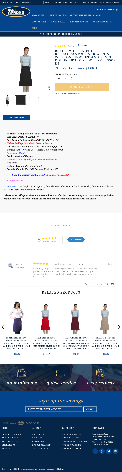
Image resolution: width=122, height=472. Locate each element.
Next (119, 326)
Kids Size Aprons (79, 22)
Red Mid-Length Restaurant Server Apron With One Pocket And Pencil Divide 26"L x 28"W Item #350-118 (46, 343)
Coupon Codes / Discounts (66, 2)
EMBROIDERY (8, 445)
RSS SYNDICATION (41, 445)
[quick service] (61, 377)
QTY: (57, 78)
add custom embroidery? (68, 93)
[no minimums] (21, 377)
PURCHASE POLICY (71, 434)
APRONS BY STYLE (11, 438)
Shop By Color (57, 15)
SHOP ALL (7, 448)
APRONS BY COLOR (11, 434)
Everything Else (102, 22)
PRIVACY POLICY (70, 438)
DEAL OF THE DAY (89, 2)
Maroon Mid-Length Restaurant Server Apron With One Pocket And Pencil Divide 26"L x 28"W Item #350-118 (76, 343)
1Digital (60, 469)
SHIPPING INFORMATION (74, 441)
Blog (34, 28)
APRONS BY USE (10, 441)
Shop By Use (38, 15)
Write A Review (76, 239)
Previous (3, 326)
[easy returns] (100, 377)
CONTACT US (38, 434)
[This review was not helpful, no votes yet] (112, 284)
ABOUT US (37, 438)
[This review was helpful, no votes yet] (107, 284)
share (84, 46)
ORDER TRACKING (71, 445)
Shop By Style (39, 22)
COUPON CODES (40, 448)
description (16, 117)
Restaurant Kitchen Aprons (86, 15)
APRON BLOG (38, 441)
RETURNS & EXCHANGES (110, 2)
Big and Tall (58, 22)
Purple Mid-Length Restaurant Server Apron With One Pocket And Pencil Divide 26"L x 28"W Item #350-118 (16, 343)
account (101, 10)
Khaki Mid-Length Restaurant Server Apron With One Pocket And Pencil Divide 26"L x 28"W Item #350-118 (105, 343)
